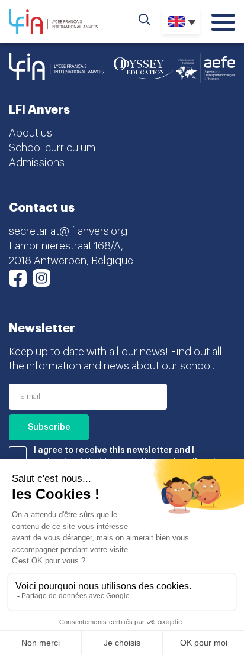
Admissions (37, 162)
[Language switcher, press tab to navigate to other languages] (181, 21)
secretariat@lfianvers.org (68, 231)
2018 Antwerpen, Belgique (71, 260)
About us (30, 133)
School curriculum (52, 147)
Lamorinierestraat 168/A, (66, 246)
